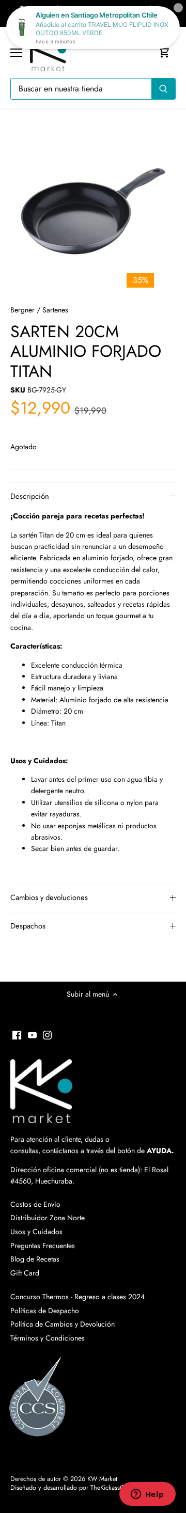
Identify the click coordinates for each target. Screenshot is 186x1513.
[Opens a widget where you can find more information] (147, 1495)
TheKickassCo (109, 1487)
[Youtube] (32, 1034)
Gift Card (24, 1273)
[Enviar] (163, 88)
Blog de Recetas (34, 1259)
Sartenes (55, 310)
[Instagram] (47, 1034)
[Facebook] (16, 1034)
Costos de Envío (35, 1204)
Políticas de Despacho (44, 1310)
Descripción (29, 496)
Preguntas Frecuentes (42, 1245)
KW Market (102, 1479)
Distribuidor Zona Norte (47, 1217)
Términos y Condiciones (47, 1338)
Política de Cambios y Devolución (62, 1324)
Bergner (22, 310)
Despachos (27, 926)
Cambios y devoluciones (49, 897)
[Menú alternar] (16, 53)
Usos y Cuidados (36, 1231)
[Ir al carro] (164, 52)
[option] (93, 209)
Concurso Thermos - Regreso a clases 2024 (77, 1296)
